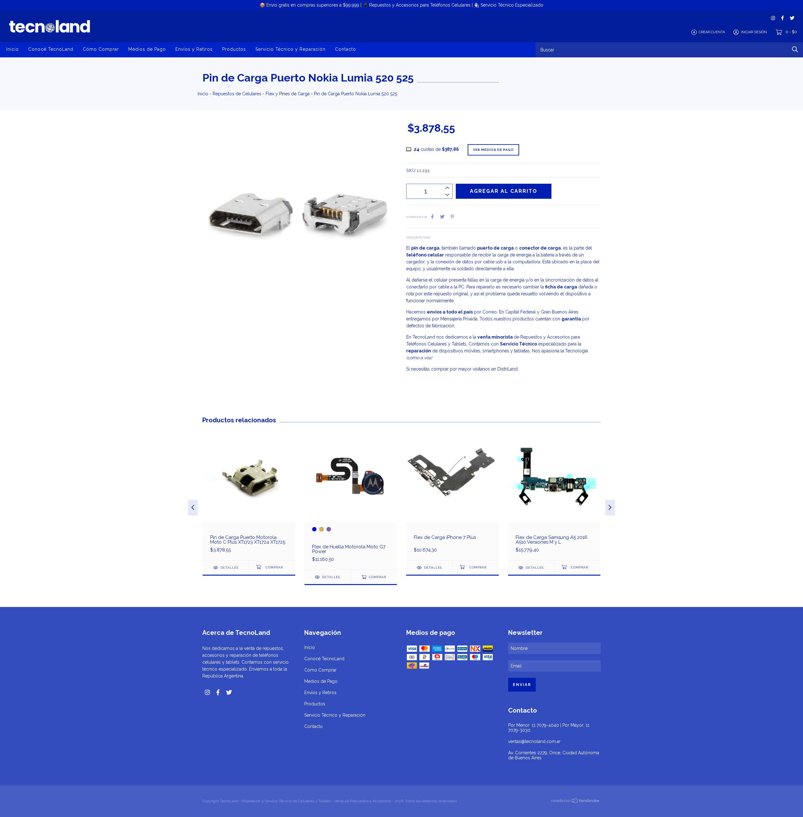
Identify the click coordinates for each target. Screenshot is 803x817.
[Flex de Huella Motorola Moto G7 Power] (351, 500)
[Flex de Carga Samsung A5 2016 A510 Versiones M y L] (554, 495)
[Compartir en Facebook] (432, 217)
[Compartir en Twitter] (442, 217)
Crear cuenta (712, 32)
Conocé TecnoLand (50, 49)
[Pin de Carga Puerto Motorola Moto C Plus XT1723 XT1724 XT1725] (249, 495)
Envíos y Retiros (194, 49)
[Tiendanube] (575, 801)
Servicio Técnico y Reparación (290, 49)
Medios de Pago (147, 49)
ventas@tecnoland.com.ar (534, 741)
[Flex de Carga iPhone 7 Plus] (452, 495)
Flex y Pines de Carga (288, 93)
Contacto (345, 49)
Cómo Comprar (101, 49)
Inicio (12, 49)
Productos (234, 49)
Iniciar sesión (754, 32)
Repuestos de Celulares (237, 93)
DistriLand (507, 369)
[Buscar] (795, 49)
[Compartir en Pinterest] (452, 217)
